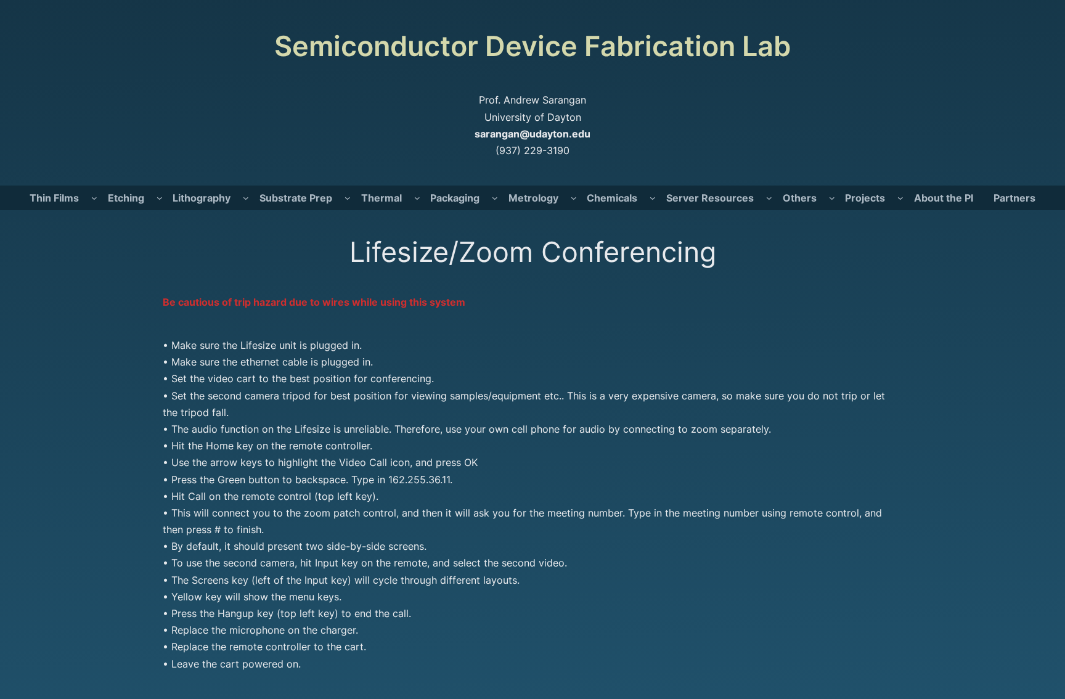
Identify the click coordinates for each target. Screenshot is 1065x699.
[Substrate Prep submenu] (348, 198)
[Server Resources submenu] (769, 198)
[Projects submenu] (900, 198)
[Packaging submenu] (495, 198)
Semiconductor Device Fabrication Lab (532, 46)
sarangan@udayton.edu (532, 134)
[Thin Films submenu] (94, 198)
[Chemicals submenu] (653, 198)
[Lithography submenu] (246, 198)
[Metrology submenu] (574, 198)
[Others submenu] (832, 198)
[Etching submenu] (160, 198)
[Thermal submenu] (417, 198)
